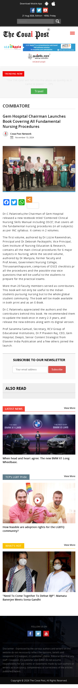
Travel (39, 99)
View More (69, 415)
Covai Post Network (20, 141)
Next (69, 178)
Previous (8, 178)
